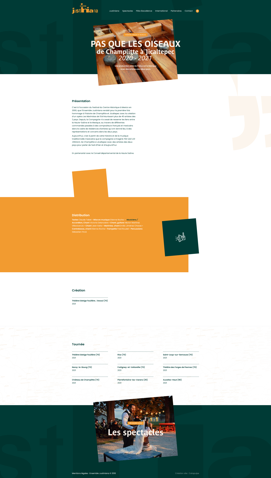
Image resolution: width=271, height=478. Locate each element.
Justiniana (114, 11)
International (161, 11)
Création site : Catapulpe (187, 473)
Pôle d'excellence (144, 11)
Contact (189, 11)
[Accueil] (85, 8)
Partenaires (176, 11)
